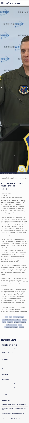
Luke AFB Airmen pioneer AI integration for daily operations (13, 383)
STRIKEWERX (18, 319)
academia (20, 324)
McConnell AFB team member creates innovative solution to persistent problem (13, 378)
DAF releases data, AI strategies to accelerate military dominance (14, 390)
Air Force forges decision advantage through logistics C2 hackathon (13, 414)
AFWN (7, 317)
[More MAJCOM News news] (26, 400)
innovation (24, 319)
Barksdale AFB (16, 322)
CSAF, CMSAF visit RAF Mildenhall (8, 363)
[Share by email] (6, 189)
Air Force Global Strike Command (8, 319)
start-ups (15, 324)
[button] (2, 3)
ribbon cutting (23, 322)
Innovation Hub (10, 322)
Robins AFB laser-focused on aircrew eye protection (12, 394)
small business (9, 324)
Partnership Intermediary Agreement (11, 327)
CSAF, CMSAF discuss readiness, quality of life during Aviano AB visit (14, 368)
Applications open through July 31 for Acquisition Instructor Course (13, 419)
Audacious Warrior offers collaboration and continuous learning (14, 404)
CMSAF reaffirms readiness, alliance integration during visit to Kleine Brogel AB (14, 358)
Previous (1, 88)
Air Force (17, 317)
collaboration (21, 327)
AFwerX (4, 322)
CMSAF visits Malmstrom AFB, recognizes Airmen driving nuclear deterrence (14, 353)
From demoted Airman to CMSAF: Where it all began (12, 348)
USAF (10, 317)
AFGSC (22, 317)
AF (13, 317)
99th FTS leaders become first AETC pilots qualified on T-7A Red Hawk (14, 409)
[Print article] (3, 189)
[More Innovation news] (26, 374)
